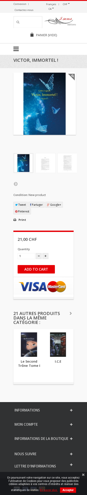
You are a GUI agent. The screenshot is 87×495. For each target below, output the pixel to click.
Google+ (55, 205)
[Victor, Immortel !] (23, 163)
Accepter (68, 490)
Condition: (20, 195)
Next (15, 184)
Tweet (22, 205)
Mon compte (26, 424)
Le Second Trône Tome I (29, 363)
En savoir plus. (49, 490)
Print (22, 220)
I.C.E (58, 361)
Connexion (19, 4)
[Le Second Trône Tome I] (29, 344)
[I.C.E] (58, 344)
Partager (37, 205)
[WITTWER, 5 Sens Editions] (60, 22)
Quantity (24, 249)
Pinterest (23, 211)
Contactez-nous (23, 10)
